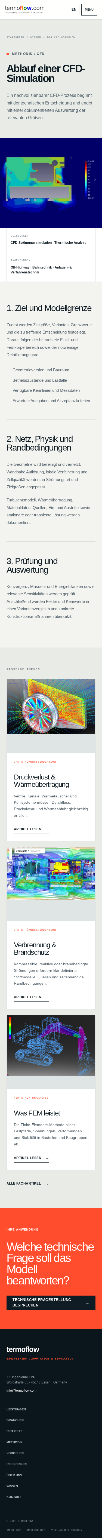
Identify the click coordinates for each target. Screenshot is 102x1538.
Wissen (35, 37)
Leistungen (16, 1409)
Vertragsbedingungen (66, 1530)
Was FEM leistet (37, 1113)
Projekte (15, 1431)
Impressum (14, 1530)
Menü (89, 9)
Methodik (15, 1442)
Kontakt (14, 1497)
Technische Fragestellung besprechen (51, 1302)
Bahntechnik (42, 267)
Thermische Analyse (70, 243)
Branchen (15, 1420)
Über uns (14, 1475)
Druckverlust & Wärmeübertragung (41, 780)
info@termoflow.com (21, 1390)
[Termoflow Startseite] (24, 10)
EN (74, 9)
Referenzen (17, 1464)
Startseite (15, 37)
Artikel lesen (31, 829)
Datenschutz (36, 1530)
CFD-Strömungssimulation (31, 243)
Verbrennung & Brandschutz (35, 948)
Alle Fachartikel (28, 1183)
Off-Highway (20, 267)
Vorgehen (15, 1453)
